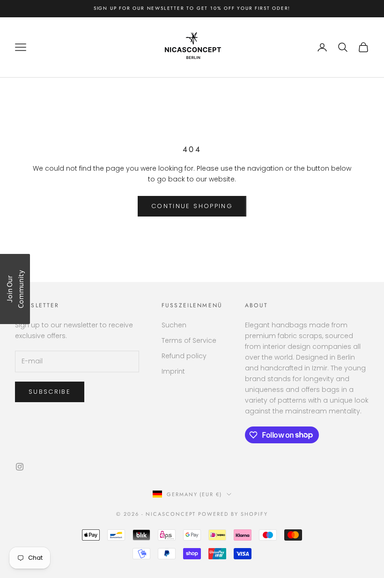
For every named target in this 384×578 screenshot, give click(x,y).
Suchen (174, 325)
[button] (15, 289)
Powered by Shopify (233, 514)
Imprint (173, 371)
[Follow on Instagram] (19, 466)
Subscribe (50, 391)
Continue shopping (192, 206)
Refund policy (184, 356)
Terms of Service (189, 340)
